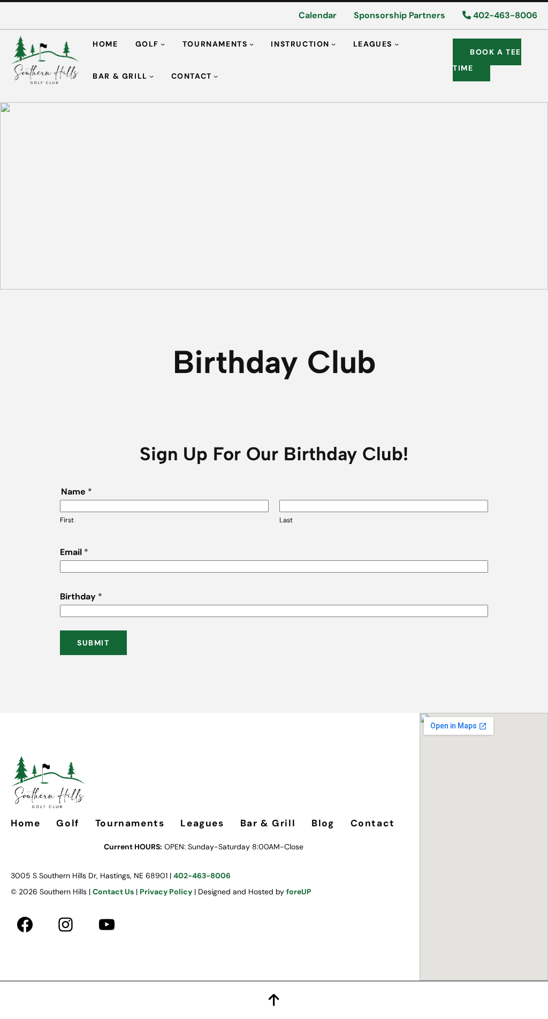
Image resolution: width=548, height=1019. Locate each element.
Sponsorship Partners (399, 15)
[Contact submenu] (216, 75)
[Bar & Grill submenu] (151, 75)
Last (286, 519)
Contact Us (113, 891)
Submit (93, 643)
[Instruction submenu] (333, 43)
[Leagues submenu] (396, 43)
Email (74, 552)
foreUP (298, 891)
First (67, 519)
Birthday (81, 596)
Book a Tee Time (487, 60)
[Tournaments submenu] (251, 43)
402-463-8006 (504, 15)
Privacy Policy (166, 891)
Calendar (318, 15)
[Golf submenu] (163, 43)
